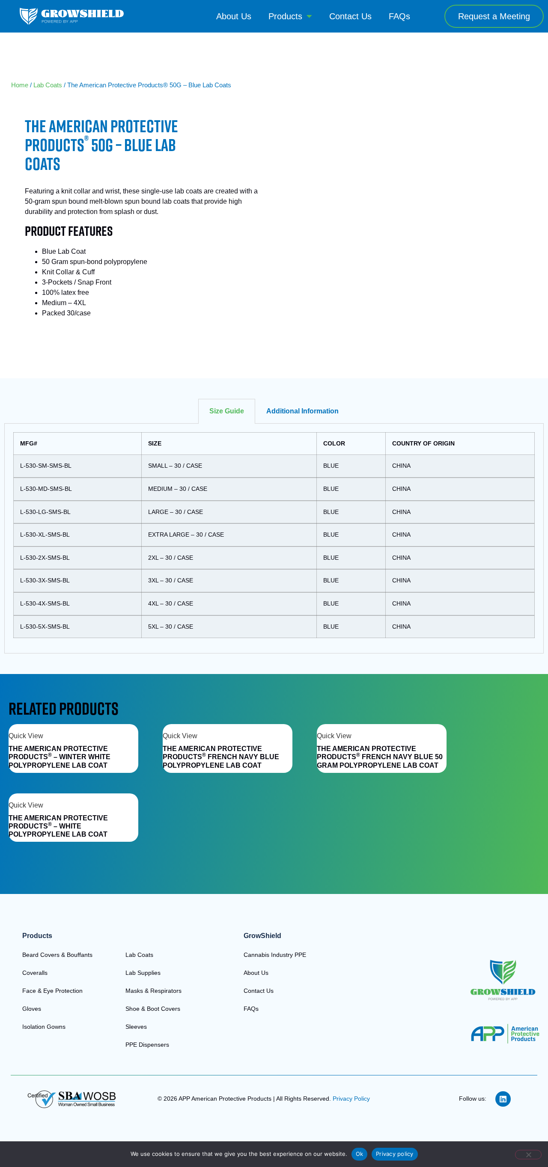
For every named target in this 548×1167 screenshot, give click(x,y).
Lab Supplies (143, 972)
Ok (359, 1153)
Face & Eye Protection (52, 990)
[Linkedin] (503, 1099)
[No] (528, 1154)
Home (19, 85)
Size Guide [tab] (226, 411)
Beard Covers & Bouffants (57, 954)
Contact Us (350, 16)
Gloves (31, 1008)
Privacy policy (395, 1153)
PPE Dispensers (147, 1044)
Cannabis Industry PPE (275, 954)
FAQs (399, 16)
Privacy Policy (351, 1098)
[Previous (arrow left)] (15, 583)
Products (285, 16)
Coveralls (35, 972)
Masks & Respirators (153, 990)
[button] (494, 16)
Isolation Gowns (44, 1026)
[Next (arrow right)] (533, 583)
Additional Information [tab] (302, 411)
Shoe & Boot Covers (152, 1008)
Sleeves (136, 1026)
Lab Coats (47, 85)
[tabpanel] (274, 538)
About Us (233, 16)
